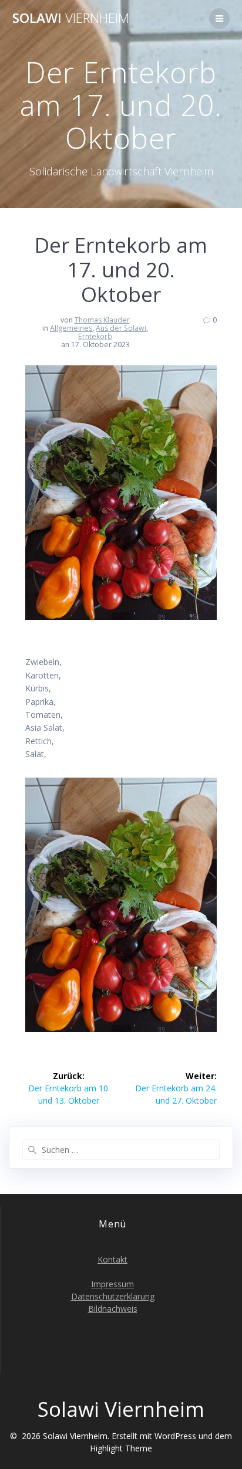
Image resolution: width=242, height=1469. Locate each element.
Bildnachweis (112, 1308)
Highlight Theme (121, 1448)
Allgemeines (71, 328)
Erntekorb (95, 336)
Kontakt (112, 1259)
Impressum (112, 1284)
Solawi (70, 18)
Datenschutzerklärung (112, 1296)
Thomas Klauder (102, 320)
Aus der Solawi (121, 328)
